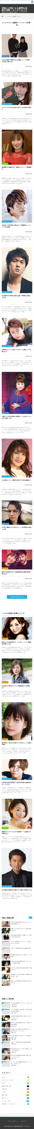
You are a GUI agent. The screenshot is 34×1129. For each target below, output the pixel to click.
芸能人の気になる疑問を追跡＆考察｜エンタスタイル (14, 9)
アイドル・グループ (7, 103)
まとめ (15, 1077)
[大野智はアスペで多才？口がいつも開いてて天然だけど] (17, 332)
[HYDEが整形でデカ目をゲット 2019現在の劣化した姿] (17, 512)
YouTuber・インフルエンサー (15, 1104)
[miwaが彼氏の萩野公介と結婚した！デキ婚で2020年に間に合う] (17, 45)
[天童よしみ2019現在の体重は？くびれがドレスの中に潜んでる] (17, 393)
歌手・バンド (5, 56)
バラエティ (5, 163)
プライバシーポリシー (12, 1121)
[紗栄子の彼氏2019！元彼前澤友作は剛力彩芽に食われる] (17, 559)
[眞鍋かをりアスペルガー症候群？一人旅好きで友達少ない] (17, 814)
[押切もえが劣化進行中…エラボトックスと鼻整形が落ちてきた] (17, 628)
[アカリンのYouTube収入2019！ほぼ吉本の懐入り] (17, 93)
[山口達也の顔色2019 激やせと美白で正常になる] (17, 867)
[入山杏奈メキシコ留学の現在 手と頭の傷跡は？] (17, 458)
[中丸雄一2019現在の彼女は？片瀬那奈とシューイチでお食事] (17, 206)
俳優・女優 (5, 568)
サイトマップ (23, 1121)
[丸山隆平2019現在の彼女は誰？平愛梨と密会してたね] (17, 270)
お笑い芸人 (15, 1089)
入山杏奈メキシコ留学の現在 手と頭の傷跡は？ (16, 480)
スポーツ (15, 1083)
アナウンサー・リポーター (15, 1080)
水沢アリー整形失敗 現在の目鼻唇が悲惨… (21, 948)
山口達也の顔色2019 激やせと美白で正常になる (17, 890)
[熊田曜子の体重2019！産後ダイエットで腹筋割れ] (17, 147)
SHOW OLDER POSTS (17, 597)
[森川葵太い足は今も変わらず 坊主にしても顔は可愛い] (17, 721)
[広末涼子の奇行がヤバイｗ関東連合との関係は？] (17, 670)
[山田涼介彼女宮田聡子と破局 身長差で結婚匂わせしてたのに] (17, 769)
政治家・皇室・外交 (15, 1086)
